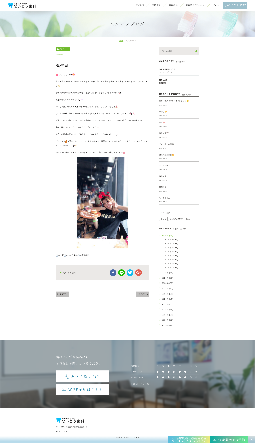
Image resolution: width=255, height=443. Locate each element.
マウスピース (164, 165)
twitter (130, 272)
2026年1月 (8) (171, 267)
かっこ (163, 219)
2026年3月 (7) (171, 259)
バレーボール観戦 (166, 144)
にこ (188, 219)
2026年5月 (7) (171, 251)
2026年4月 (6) (171, 255)
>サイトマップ (61, 432)
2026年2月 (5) (171, 263)
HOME (140, 5)
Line (121, 272)
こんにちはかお (176, 219)
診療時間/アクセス (195, 5)
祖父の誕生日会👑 (166, 155)
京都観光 (162, 187)
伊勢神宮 (162, 176)
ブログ (216, 5)
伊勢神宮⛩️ (164, 133)
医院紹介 (156, 5)
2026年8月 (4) (171, 239)
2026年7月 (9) (171, 243)
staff (62, 49)
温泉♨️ (162, 122)
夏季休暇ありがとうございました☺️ (174, 101)
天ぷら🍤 (163, 112)
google (138, 272)
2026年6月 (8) (171, 247)
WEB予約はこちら (85, 389)
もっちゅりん (164, 198)
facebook (113, 272)
